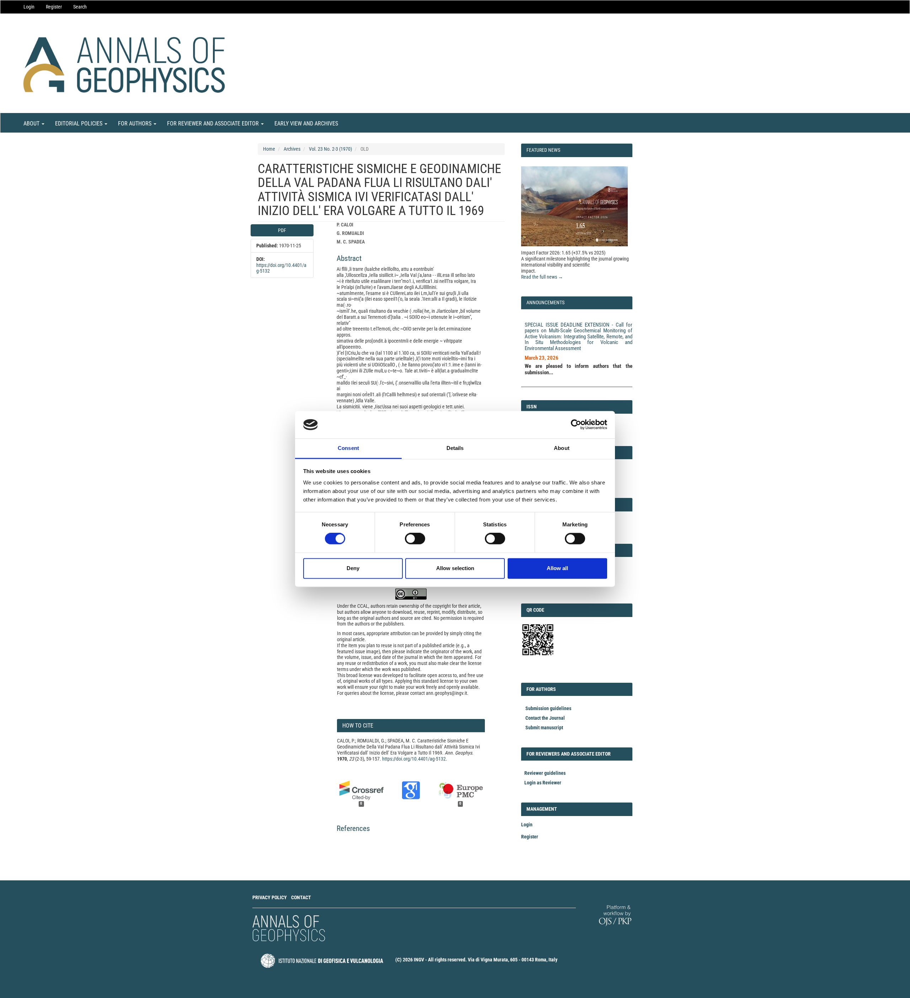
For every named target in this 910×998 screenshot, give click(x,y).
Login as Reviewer (542, 782)
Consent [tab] (348, 448)
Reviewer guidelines (545, 773)
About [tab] (561, 448)
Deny (353, 568)
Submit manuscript (544, 727)
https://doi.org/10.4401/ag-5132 (414, 759)
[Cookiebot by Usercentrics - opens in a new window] (576, 424)
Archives (292, 149)
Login (28, 7)
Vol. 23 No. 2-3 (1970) (330, 149)
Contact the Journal (545, 718)
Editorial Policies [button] (79, 123)
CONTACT (301, 897)
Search (80, 7)
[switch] (415, 538)
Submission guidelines (548, 708)
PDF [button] (282, 230)
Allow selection (455, 568)
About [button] (32, 123)
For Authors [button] (135, 123)
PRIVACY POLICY (269, 897)
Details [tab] (455, 448)
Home (269, 149)
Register (54, 7)
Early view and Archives (306, 123)
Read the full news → (542, 277)
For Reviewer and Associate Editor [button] (213, 123)
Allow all (557, 568)
